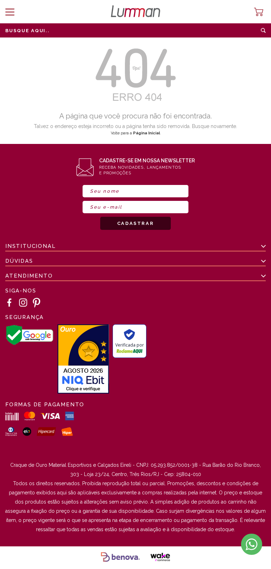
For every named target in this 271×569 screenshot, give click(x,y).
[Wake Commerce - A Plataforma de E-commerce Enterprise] (160, 558)
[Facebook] (9, 302)
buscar (263, 30)
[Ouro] (83, 359)
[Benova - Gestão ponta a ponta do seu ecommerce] (120, 558)
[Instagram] (23, 302)
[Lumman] (135, 11)
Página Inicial (146, 133)
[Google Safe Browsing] (29, 343)
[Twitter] (37, 303)
